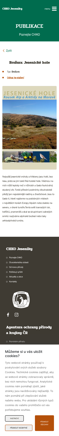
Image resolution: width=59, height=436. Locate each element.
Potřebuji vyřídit (15, 272)
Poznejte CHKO (15, 257)
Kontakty (13, 281)
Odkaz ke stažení (15, 77)
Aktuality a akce (16, 276)
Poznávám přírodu (17, 341)
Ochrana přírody (16, 267)
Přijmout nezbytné (18, 428)
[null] (7, 50)
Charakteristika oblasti (18, 262)
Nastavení (14, 418)
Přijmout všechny (44, 423)
